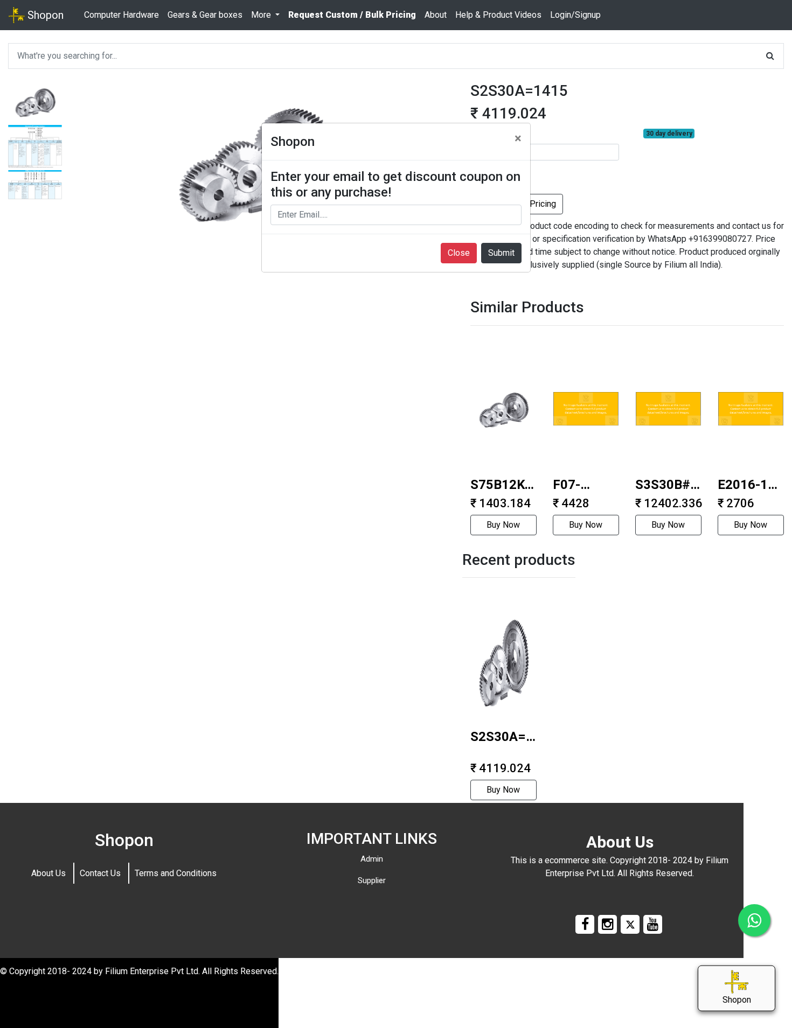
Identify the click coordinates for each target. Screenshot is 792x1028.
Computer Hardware (121, 15)
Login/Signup (575, 15)
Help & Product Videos (498, 15)
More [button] (262, 15)
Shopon (44, 15)
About (436, 15)
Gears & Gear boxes (205, 15)
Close (459, 253)
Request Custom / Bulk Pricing (352, 15)
